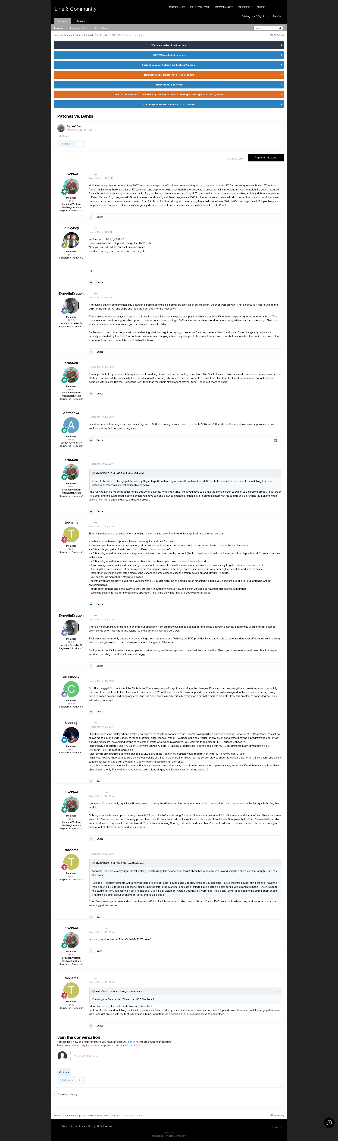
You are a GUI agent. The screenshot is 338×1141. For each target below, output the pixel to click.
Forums (58, 28)
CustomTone (200, 7)
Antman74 (71, 413)
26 (72, 749)
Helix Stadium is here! (169, 84)
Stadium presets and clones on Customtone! (169, 104)
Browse (62, 21)
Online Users (101, 28)
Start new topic (235, 158)
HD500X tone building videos (169, 55)
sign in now (134, 1041)
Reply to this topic (266, 157)
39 (72, 200)
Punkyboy (71, 228)
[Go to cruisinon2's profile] (71, 689)
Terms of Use (69, 1126)
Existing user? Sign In (254, 16)
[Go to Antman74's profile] (71, 425)
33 (72, 439)
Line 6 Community (76, 9)
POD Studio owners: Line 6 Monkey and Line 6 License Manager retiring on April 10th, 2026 (169, 94)
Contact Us (277, 1127)
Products (177, 7)
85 (72, 548)
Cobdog (71, 723)
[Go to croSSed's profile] (61, 128)
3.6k (72, 320)
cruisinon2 (71, 677)
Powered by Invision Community (169, 1135)
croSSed (76, 126)
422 (72, 254)
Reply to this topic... (87, 1055)
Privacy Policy (87, 1126)
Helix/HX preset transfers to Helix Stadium (169, 74)
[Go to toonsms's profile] (71, 534)
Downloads (224, 7)
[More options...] (95, 174)
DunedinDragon (71, 293)
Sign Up (277, 16)
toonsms (71, 522)
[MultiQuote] (91, 217)
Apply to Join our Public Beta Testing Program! (169, 64)
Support (245, 7)
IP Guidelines (104, 1126)
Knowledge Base (79, 28)
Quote (99, 216)
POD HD (91, 129)
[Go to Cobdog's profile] (71, 735)
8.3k (72, 703)
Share (65, 136)
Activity (81, 21)
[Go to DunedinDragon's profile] (71, 306)
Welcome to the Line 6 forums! (169, 45)
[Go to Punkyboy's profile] (71, 240)
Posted (101, 178)
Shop (261, 7)
